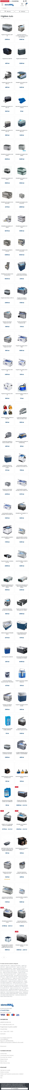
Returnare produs (5, 1063)
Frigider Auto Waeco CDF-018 (11, 976)
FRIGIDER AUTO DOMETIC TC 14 (22, 514)
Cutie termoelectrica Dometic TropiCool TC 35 (21, 729)
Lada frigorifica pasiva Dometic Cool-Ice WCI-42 (7, 514)
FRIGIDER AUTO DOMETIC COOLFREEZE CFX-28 (12, 986)
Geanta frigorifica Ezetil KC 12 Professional (7, 777)
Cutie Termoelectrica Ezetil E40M (6, 975)
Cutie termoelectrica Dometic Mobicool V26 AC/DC (7, 466)
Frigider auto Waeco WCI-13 (18, 982)
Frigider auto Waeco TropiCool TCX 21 (7, 873)
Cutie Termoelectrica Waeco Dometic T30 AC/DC (7, 681)
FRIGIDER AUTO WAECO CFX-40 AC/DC (22, 203)
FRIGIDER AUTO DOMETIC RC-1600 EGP (16, 989)
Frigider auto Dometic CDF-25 (16, 988)
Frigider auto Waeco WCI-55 (22, 370)
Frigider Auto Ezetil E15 (7, 58)
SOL (1, 1077)
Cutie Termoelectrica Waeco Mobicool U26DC (21, 274)
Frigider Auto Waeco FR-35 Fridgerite (10, 972)
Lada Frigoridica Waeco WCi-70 (10, 974)
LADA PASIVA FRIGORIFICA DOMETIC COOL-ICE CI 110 (7, 898)
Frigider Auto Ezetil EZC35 (11, 967)
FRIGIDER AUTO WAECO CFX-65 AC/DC (22, 250)
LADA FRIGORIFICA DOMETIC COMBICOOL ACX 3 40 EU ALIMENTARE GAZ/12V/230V (7, 946)
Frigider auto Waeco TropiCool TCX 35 (7, 322)
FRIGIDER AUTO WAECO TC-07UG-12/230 (8, 969)
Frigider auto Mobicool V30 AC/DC (22, 705)
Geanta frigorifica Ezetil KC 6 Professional (21, 849)
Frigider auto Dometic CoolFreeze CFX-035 (7, 490)
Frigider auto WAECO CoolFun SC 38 (21, 322)
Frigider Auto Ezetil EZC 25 (22, 974)
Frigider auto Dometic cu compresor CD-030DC (21, 609)
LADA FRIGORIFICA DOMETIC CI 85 (22, 561)
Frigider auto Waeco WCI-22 (7, 394)
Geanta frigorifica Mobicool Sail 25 (22, 777)
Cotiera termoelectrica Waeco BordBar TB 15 (22, 418)
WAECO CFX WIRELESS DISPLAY (6, 968)
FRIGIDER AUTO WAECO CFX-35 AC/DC (7, 203)
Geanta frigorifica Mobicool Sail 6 (22, 394)
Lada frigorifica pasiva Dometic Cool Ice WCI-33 (21, 466)
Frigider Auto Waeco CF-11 (7, 978)
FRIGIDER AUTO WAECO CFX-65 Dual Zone (7, 274)
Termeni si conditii (5, 1070)
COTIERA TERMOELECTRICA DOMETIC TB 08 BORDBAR (21, 753)
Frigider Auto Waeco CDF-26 (7, 298)
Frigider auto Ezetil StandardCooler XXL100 (8, 979)
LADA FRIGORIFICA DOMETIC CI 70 (22, 898)
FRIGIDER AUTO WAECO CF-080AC (7, 226)
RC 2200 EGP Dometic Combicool (19, 983)
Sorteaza (23, 11)
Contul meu (3, 1053)
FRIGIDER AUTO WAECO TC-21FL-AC (7, 131)
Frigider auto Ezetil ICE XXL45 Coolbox (20, 978)
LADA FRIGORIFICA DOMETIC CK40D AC (7, 538)
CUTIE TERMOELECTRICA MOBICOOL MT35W (22, 633)
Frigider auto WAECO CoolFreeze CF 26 (15, 981)
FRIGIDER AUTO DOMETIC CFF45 (7, 921)
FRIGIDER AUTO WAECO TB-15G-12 (22, 83)
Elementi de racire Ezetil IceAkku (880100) (7, 729)
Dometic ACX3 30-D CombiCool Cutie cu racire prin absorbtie (22, 36)
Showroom (3, 1046)
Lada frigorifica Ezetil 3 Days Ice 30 (7, 985)
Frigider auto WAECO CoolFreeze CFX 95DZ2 (22, 298)
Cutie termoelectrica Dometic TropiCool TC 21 (21, 921)
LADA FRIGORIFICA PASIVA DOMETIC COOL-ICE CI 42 (21, 538)
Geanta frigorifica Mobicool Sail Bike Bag (22, 442)
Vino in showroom (4, 1)
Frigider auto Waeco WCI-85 (7, 370)
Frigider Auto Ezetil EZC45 (21, 58)
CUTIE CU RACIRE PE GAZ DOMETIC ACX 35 (14, 992)
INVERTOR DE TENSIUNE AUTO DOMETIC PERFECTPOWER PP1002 (7, 586)
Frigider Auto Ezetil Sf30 (5, 965)
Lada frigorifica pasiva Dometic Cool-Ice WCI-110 (22, 490)
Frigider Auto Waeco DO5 (21, 967)
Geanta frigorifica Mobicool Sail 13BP (7, 418)
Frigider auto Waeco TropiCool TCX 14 (7, 346)
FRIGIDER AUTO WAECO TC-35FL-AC (22, 131)
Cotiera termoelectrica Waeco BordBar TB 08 (7, 442)
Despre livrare (4, 1059)
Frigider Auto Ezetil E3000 (15, 965)
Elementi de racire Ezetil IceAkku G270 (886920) (7, 801)
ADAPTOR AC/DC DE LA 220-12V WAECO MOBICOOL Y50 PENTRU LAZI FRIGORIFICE (7, 849)
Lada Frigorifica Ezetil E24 (7, 656)
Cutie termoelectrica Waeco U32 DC (10, 971)
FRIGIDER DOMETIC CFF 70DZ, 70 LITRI (22, 945)
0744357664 (4, 1010)
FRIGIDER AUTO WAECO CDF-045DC (22, 155)
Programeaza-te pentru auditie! (8, 1027)
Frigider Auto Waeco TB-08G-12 (7, 83)
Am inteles (15, 1088)
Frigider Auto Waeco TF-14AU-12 (19, 968)
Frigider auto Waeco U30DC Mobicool (22, 681)
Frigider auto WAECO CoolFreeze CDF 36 (7, 705)
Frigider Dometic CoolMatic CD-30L (7, 561)
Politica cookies (4, 1072)
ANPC (1, 1076)
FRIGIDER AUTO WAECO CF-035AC (7, 179)
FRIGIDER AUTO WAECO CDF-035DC (7, 155)
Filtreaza (8, 11)
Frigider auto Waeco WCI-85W (22, 346)
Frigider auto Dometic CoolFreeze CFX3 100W (22, 801)
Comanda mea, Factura (7, 1055)
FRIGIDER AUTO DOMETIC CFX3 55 (7, 250)
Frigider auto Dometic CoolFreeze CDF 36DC (7, 753)
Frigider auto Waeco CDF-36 (7, 35)
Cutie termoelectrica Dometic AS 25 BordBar (7, 609)
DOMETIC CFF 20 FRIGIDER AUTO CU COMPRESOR (7, 825)
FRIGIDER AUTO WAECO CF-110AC (22, 226)
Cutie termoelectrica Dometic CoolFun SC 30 (22, 873)
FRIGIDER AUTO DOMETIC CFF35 (22, 825)
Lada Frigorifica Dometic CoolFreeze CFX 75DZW (21, 657)
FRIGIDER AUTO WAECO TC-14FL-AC (7, 107)
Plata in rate (3, 1061)
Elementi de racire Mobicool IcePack (22, 107)
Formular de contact (6, 1057)
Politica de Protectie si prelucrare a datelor (11, 1074)
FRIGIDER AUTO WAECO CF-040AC (22, 179)
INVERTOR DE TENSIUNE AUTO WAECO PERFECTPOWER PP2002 (22, 586)
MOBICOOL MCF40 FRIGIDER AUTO (7, 633)
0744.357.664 (3, 1029)
